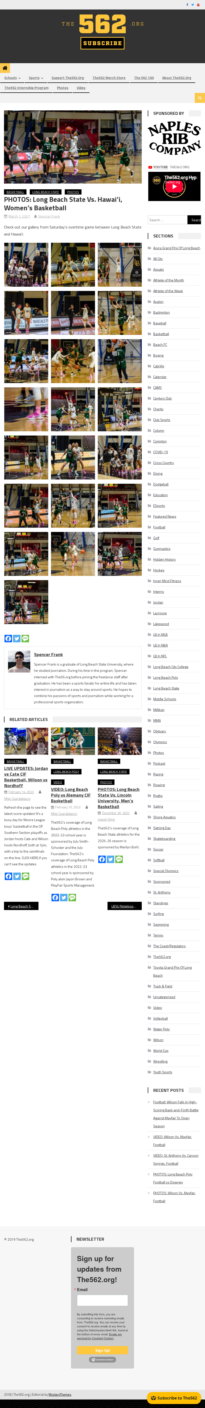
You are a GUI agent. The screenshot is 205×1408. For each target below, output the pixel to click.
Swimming (161, 924)
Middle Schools (164, 699)
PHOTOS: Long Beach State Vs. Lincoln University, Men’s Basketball (119, 798)
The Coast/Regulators (169, 945)
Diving (157, 473)
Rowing (159, 784)
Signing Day (162, 827)
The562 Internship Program (26, 87)
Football (159, 527)
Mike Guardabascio (17, 798)
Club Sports (161, 419)
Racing (158, 774)
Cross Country (163, 462)
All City (158, 258)
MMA (157, 720)
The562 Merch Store (109, 77)
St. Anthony (161, 892)
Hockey (158, 570)
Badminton (161, 312)
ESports (159, 505)
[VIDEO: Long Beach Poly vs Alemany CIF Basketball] (73, 741)
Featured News (164, 516)
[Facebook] (8, 638)
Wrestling (160, 1061)
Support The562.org (68, 77)
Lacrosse (160, 613)
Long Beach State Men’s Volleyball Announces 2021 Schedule (24, 906)
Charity (158, 409)
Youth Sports (162, 1072)
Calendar (159, 376)
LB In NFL (160, 656)
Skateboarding (164, 838)
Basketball (15, 192)
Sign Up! (102, 1350)
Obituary (159, 731)
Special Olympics (165, 870)
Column (158, 430)
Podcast (159, 763)
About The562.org (176, 77)
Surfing (158, 913)
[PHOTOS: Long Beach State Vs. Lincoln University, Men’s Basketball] (120, 741)
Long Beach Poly (66, 771)
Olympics (160, 741)
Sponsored (161, 881)
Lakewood (161, 623)
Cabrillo (158, 366)
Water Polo (161, 1029)
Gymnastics (161, 548)
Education (160, 494)
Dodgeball (160, 484)
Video (81, 87)
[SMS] (25, 638)
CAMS (157, 387)
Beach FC (160, 344)
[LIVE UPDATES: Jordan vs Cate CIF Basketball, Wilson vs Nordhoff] (26, 741)
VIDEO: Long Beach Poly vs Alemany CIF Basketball (71, 795)
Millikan (158, 709)
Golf (156, 537)
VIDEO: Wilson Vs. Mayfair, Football (172, 1140)
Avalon (158, 301)
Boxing (158, 355)
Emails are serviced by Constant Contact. (99, 1336)
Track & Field (162, 986)
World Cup (160, 1050)
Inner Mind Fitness (167, 580)
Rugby (158, 795)
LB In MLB (160, 634)
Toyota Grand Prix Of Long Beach (172, 971)
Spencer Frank (49, 216)
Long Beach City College (170, 666)
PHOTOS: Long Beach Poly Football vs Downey (172, 1178)
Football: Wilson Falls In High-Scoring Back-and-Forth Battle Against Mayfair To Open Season (175, 1114)
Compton (160, 441)
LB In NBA (160, 645)
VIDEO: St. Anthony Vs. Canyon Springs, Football (175, 1159)
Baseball (159, 323)
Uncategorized (164, 996)
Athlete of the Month (168, 280)
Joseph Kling (106, 819)
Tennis (158, 935)
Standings (160, 903)
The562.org (162, 956)
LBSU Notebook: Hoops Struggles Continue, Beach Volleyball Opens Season (127, 906)
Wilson (158, 1039)
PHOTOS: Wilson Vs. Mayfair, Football (174, 1196)
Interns (158, 591)
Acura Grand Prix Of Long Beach (176, 247)
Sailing (158, 806)
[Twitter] (16, 638)
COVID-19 (160, 452)
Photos (62, 87)
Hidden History (164, 559)
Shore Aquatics (164, 817)
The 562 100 (144, 77)
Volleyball (160, 1018)
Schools (10, 77)
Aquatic (158, 269)
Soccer (158, 849)
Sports (34, 77)
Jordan (158, 602)
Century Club (162, 398)
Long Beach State (45, 192)
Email (82, 1290)
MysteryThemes (59, 1394)
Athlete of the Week (168, 290)
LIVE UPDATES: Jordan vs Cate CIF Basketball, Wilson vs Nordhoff (26, 777)
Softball (158, 860)
